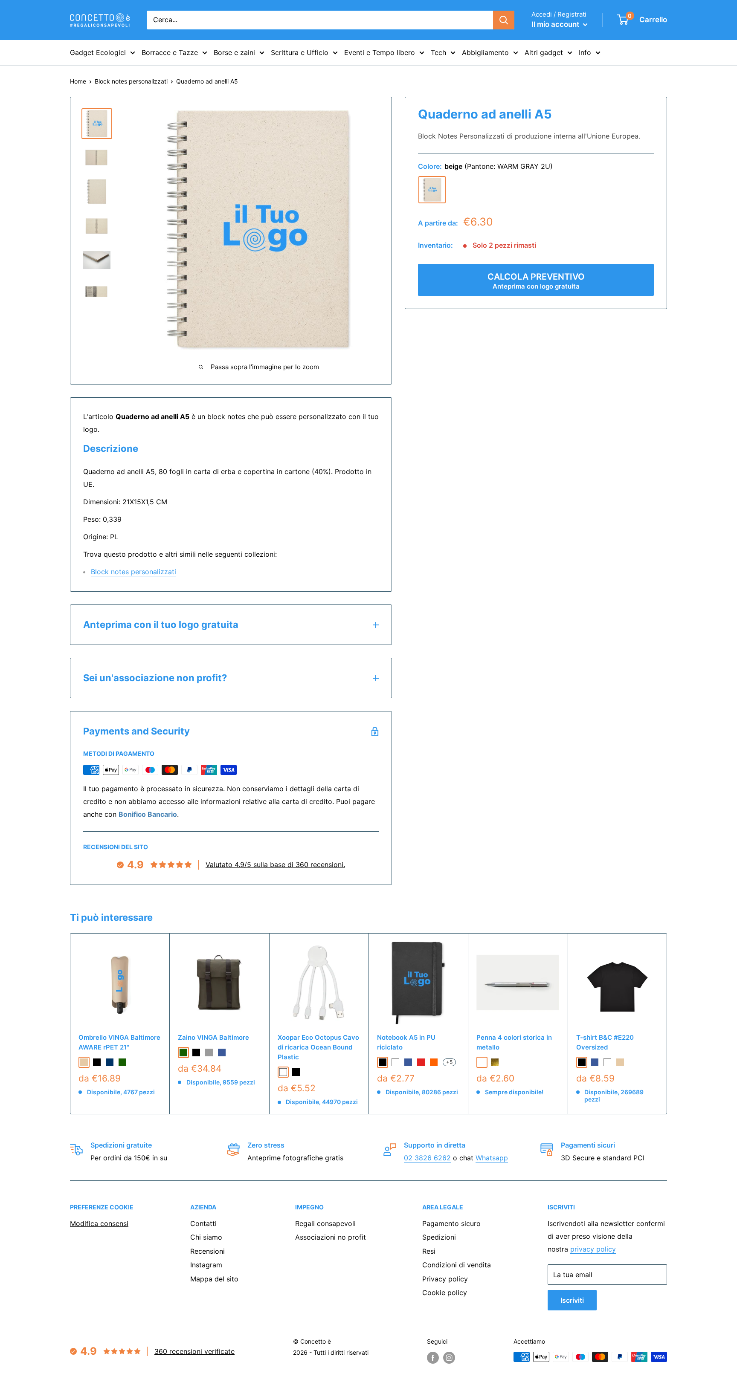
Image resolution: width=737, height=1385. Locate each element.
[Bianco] (283, 1072)
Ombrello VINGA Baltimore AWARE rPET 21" (119, 1042)
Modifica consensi (99, 1223)
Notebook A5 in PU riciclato (406, 1042)
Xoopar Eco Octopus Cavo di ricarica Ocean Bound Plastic (318, 1047)
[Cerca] (503, 20)
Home (78, 81)
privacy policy (593, 1249)
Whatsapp (492, 1158)
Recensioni (207, 1251)
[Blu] (408, 1062)
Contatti (203, 1223)
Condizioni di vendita (456, 1265)
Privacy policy (445, 1279)
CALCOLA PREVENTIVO (536, 281)
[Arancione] (434, 1062)
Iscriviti (572, 1300)
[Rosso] (421, 1062)
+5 (449, 1062)
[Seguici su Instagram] (449, 1358)
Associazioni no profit (330, 1237)
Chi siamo (206, 1237)
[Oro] (495, 1062)
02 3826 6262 (427, 1158)
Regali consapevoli (325, 1223)
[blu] (222, 1052)
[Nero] (296, 1072)
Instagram (206, 1265)
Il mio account (556, 24)
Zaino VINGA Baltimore (213, 1037)
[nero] (97, 1062)
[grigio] (209, 1052)
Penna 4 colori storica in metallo (514, 1042)
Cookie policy (444, 1292)
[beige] (432, 189)
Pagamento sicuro (451, 1223)
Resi (428, 1251)
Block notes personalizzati (131, 81)
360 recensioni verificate (194, 1351)
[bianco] (607, 1062)
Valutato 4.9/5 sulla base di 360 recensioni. (275, 864)
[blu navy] (109, 1062)
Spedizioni (439, 1237)
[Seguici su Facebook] (433, 1358)
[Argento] (482, 1062)
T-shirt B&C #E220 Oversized (605, 1042)
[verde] (122, 1062)
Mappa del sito (214, 1279)
